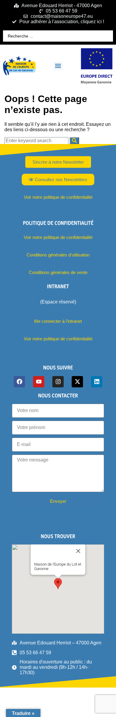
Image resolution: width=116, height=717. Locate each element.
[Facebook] (19, 381)
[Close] (78, 551)
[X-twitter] (77, 381)
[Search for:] (37, 140)
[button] (58, 66)
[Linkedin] (96, 381)
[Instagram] (58, 381)
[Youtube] (38, 381)
